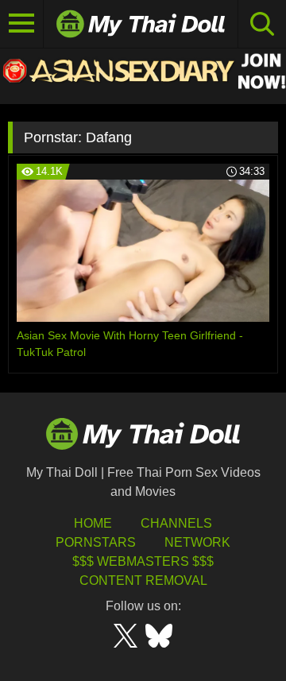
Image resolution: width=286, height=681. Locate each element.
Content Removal (143, 580)
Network (197, 542)
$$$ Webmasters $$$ (143, 561)
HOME (93, 523)
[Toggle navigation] (22, 24)
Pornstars (96, 542)
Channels (176, 523)
